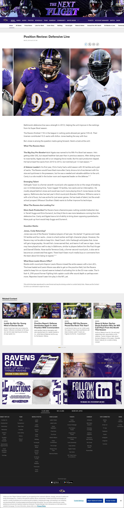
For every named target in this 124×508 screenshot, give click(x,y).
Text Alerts (72, 452)
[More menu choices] (78, 20)
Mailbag (37, 439)
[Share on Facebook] (85, 45)
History (21, 436)
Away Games (72, 445)
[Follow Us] (92, 392)
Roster (20, 420)
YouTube (105, 444)
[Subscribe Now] (31, 365)
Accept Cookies (111, 500)
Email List (104, 424)
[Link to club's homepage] (5, 20)
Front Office (21, 432)
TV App (105, 428)
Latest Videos (53, 420)
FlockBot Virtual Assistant (4, 439)
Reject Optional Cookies (95, 500)
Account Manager (72, 424)
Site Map (4, 455)
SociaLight (36, 442)
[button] (59, 347)
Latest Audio (53, 423)
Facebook (104, 431)
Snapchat (104, 440)
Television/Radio (53, 453)
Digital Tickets (72, 448)
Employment (4, 423)
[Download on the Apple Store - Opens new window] (55, 482)
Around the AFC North (36, 452)
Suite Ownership (72, 442)
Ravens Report (53, 437)
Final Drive (53, 431)
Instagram (104, 437)
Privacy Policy (41, 506)
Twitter (105, 434)
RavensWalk (89, 450)
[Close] (121, 501)
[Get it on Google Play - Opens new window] (68, 483)
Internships (4, 426)
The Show (53, 434)
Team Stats (21, 426)
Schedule (89, 420)
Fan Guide (89, 442)
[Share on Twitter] (89, 45)
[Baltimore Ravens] (62, 491)
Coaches (21, 429)
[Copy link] (97, 44)
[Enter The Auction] (31, 392)
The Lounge (53, 445)
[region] (62, 501)
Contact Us (4, 420)
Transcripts (36, 466)
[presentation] (121, 348)
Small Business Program (4, 450)
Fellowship (4, 429)
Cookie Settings (79, 500)
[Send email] (93, 45)
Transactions (20, 423)
